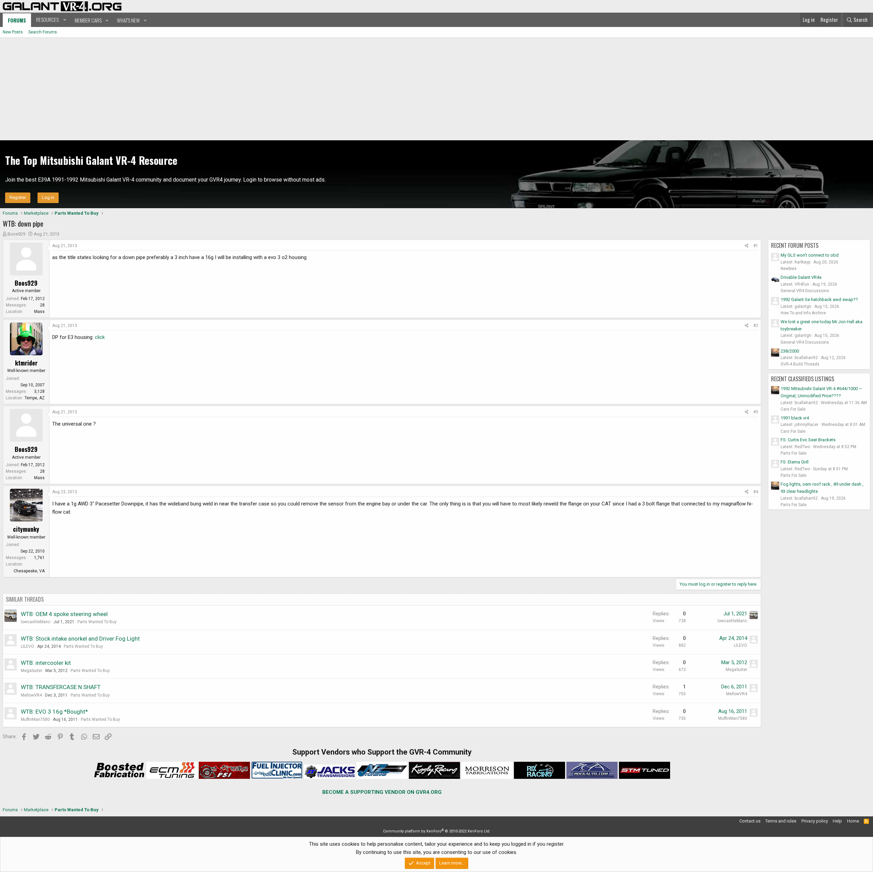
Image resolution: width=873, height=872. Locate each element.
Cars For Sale (793, 409)
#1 (755, 245)
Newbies (789, 268)
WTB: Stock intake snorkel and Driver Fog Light (80, 638)
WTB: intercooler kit (46, 662)
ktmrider (26, 362)
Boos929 (16, 234)
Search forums (42, 32)
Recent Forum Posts (794, 245)
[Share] (746, 246)
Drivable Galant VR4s (801, 277)
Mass (39, 311)
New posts (13, 32)
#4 (755, 491)
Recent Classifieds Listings (802, 379)
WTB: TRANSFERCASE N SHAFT (61, 687)
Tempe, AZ (35, 398)
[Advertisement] (436, 89)
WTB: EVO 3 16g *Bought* (54, 711)
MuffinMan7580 (35, 719)
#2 (755, 325)
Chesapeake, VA (29, 571)
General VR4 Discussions (805, 290)
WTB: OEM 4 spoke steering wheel (64, 614)
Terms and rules (780, 821)
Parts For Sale (794, 453)
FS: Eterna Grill (795, 461)
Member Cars (88, 20)
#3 (755, 412)
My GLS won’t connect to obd (810, 255)
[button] (50, 20)
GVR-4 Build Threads (800, 364)
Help (837, 821)
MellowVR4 (31, 695)
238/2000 (790, 351)
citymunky (26, 529)
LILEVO (27, 646)
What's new (128, 20)
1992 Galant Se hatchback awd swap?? (819, 299)
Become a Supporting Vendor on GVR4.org (382, 792)
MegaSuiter (31, 670)
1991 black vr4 (795, 417)
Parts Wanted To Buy (97, 621)
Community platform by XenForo (436, 831)
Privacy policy (814, 821)
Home (853, 821)
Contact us (749, 821)
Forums (17, 20)
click (100, 337)
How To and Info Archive (803, 313)
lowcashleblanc (35, 621)
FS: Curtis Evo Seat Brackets (808, 439)
